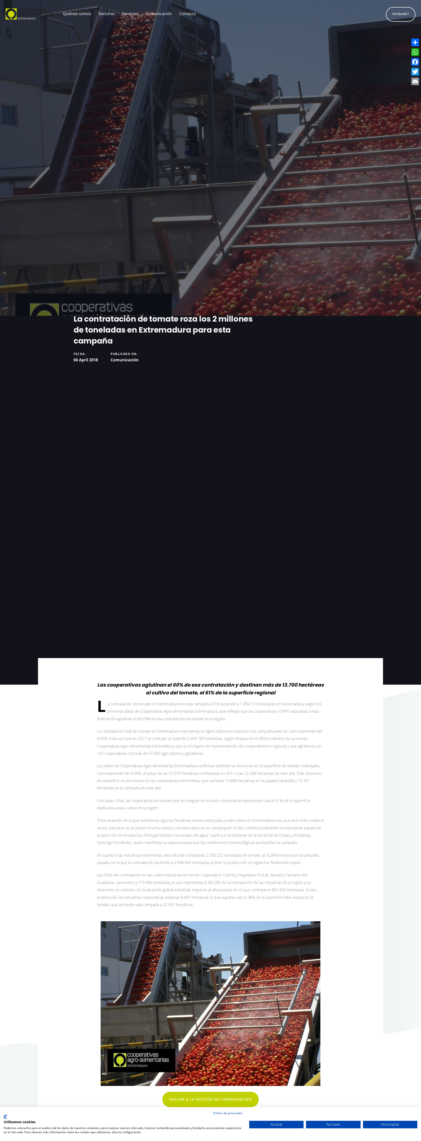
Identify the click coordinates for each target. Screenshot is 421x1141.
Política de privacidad (227, 1113)
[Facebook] (415, 62)
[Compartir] (415, 42)
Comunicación (125, 360)
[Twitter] (415, 72)
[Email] (415, 81)
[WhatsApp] (415, 52)
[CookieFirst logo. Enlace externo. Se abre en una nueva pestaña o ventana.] (5, 1117)
